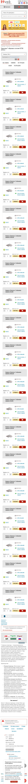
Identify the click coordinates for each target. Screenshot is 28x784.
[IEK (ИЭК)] (7, 639)
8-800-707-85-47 (9, 740)
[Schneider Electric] (13, 636)
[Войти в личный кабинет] (27, 3)
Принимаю (14, 781)
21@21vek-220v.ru (13, 756)
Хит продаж (21, 63)
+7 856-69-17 (10, 738)
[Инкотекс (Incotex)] (13, 639)
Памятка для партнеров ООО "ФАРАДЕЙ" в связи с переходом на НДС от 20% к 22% (14, 35)
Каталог (7, 7)
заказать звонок (9, 749)
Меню (22, 7)
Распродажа (17, 65)
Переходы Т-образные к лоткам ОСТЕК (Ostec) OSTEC (4, 622)
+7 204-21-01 (10, 744)
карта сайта (17, 751)
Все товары (6, 63)
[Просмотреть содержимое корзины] (24, 3)
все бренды (21, 642)
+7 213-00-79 (10, 735)
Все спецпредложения (7, 630)
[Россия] (20, 639)
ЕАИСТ (7, 86)
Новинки (13, 63)
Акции (10, 65)
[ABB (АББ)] (7, 636)
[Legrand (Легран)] (20, 636)
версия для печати (10, 751)
